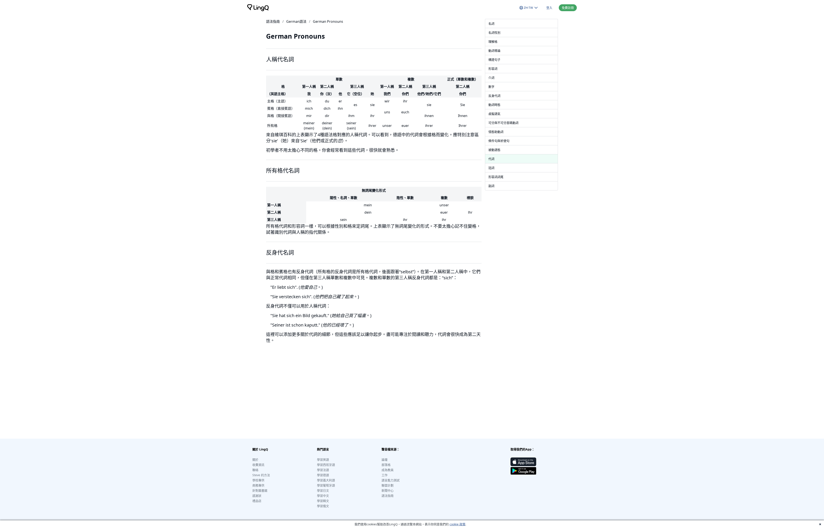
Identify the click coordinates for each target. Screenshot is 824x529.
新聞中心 (388, 490)
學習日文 (323, 490)
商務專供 (258, 485)
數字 (491, 87)
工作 (385, 475)
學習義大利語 (326, 480)
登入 (549, 8)
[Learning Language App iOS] (523, 462)
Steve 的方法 (261, 475)
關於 (255, 460)
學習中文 (323, 496)
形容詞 (492, 69)
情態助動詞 (495, 132)
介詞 (491, 78)
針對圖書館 (259, 490)
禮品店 (256, 501)
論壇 (385, 460)
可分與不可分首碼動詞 (503, 123)
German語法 (296, 21)
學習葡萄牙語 (326, 485)
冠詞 (491, 168)
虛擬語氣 (494, 114)
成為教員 (388, 470)
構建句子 (494, 60)
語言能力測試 (391, 480)
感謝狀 (256, 496)
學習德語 (323, 475)
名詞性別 (494, 32)
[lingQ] (258, 7)
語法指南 (273, 21)
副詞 (491, 186)
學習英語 (323, 460)
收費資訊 (258, 465)
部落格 (386, 465)
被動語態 (494, 150)
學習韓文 (323, 501)
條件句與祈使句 (498, 141)
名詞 (491, 23)
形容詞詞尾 (495, 177)
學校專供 (258, 480)
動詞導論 (494, 51)
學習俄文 (323, 506)
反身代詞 (494, 96)
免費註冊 (568, 8)
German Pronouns (328, 21)
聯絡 (255, 470)
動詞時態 (494, 105)
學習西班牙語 (326, 465)
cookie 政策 (457, 524)
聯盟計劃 (388, 485)
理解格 (492, 42)
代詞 (491, 159)
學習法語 (323, 470)
